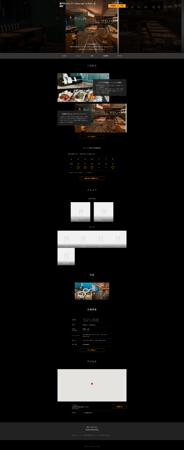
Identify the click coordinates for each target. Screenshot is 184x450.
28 (92, 164)
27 (85, 164)
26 (78, 164)
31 (112, 164)
